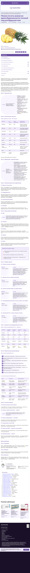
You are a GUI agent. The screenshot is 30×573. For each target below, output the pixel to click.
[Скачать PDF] (16, 52)
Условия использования (5, 535)
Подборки (3, 533)
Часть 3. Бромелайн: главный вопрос (6, 60)
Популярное (4, 531)
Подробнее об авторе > (3, 467)
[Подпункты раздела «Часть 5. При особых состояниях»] (28, 64)
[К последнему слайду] (1, 511)
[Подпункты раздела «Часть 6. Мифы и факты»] (28, 66)
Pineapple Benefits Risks (6, 487)
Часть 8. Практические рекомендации (6, 69)
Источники (2, 75)
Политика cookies (4, 537)
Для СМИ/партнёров (5, 540)
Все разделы (4, 530)
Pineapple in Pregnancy (6, 483)
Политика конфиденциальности (7, 536)
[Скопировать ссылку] (18, 52)
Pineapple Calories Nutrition (7, 491)
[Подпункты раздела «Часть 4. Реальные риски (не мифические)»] (28, 62)
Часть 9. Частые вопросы (4, 71)
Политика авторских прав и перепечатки (8, 538)
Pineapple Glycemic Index (7, 488)
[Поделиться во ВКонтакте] (20, 52)
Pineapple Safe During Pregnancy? (8, 485)
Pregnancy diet (5, 494)
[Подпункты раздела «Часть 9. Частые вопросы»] (28, 71)
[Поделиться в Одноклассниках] (22, 52)
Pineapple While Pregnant (7, 481)
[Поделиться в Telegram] (23, 52)
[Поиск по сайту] (27, 3)
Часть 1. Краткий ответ (4, 57)
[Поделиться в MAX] (25, 52)
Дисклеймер (4, 539)
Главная (2, 12)
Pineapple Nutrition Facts (7, 475)
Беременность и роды (13, 12)
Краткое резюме (3, 73)
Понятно (26, 549)
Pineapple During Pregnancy (7, 482)
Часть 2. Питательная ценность (5, 58)
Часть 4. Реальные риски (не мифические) (7, 62)
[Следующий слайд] (28, 511)
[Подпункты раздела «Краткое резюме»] (28, 73)
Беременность (19, 12)
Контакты (3, 534)
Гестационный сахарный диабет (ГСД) (10, 47)
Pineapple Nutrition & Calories (7, 476)
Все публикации (6, 12)
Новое (3, 532)
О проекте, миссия (5, 529)
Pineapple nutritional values (7, 496)
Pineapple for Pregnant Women (7, 477)
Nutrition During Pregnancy (7, 493)
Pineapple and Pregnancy (7, 480)
